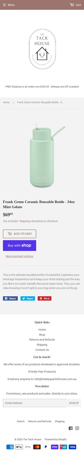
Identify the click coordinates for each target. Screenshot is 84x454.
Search (21, 421)
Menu (11, 4)
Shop (42, 334)
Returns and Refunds (42, 339)
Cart (78, 4)
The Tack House (32, 439)
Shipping (24, 221)
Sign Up (74, 403)
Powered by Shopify (56, 439)
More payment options (19, 256)
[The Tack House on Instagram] (77, 428)
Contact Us (42, 349)
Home (6, 102)
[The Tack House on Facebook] (71, 428)
